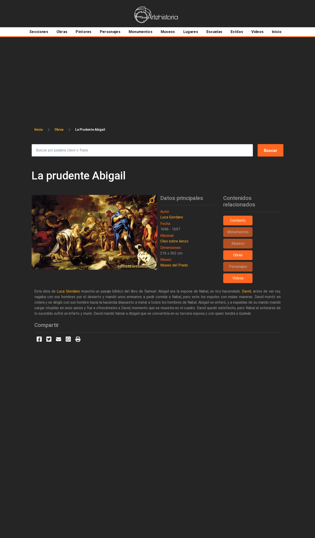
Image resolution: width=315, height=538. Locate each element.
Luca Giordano (171, 217)
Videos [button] (238, 278)
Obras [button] (238, 255)
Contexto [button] (238, 220)
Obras (59, 129)
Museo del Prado (174, 265)
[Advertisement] (157, 72)
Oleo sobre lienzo (174, 241)
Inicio (38, 129)
